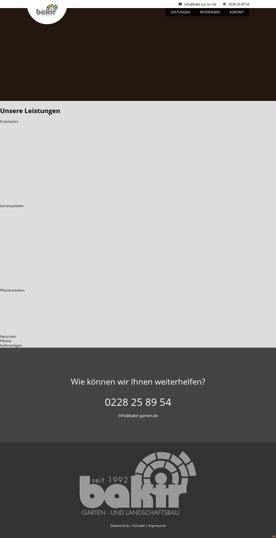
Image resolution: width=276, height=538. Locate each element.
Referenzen (210, 12)
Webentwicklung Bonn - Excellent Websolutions (273, 536)
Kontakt (237, 12)
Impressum (157, 525)
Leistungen (180, 12)
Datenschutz (120, 525)
